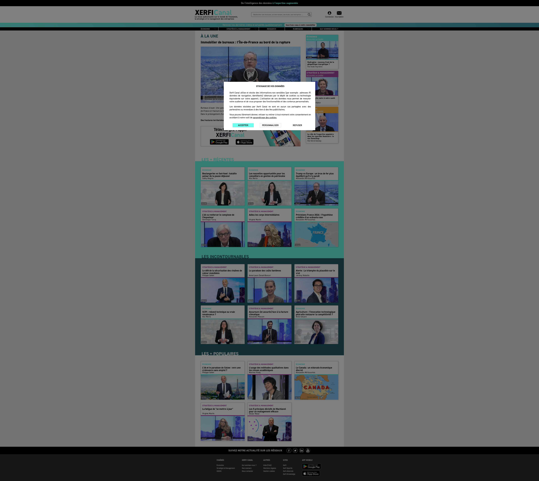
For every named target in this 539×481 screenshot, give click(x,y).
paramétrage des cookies (264, 117)
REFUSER (297, 125)
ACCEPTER (243, 125)
